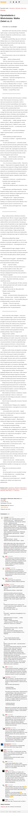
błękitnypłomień (7, 744)
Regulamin (14, 811)
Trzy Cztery (6, 584)
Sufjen (5, 749)
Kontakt (19, 811)
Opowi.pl (3, 2)
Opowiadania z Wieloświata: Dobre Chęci (17, 8)
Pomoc (10, 811)
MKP (4, 500)
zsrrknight (6, 517)
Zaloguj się (3, 806)
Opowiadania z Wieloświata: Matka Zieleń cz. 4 (11, 489)
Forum (7, 811)
